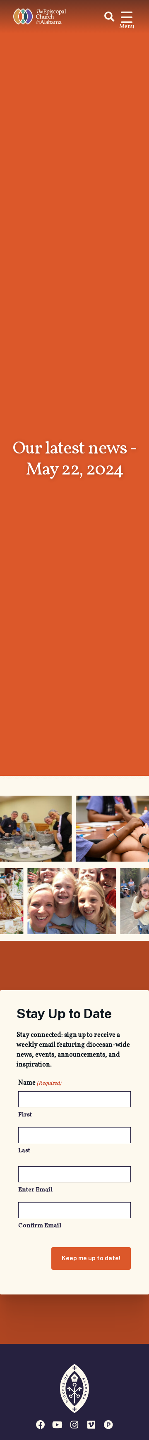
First (25, 1115)
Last (24, 1150)
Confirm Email (39, 1226)
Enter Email (35, 1190)
